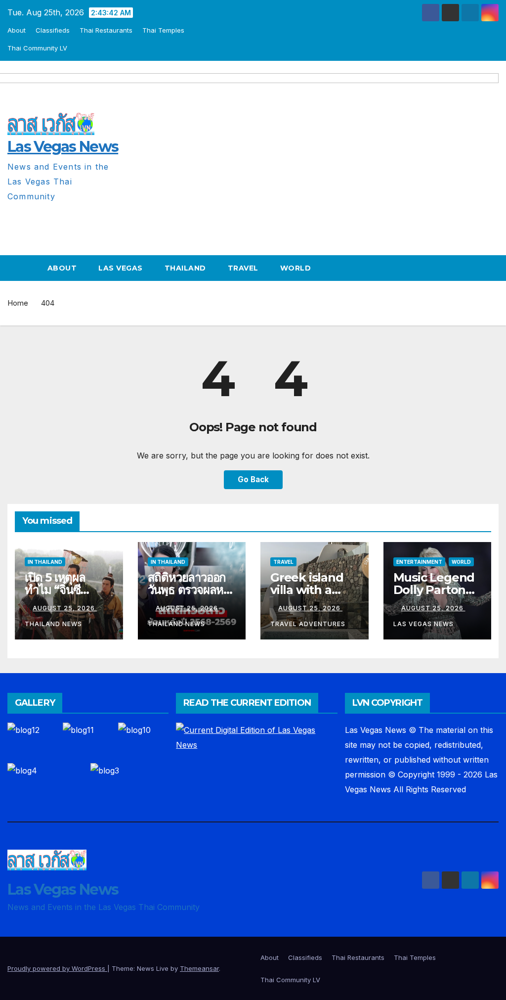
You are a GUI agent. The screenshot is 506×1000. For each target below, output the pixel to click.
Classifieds (53, 30)
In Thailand (45, 562)
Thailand (185, 268)
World (295, 268)
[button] (492, 268)
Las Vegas (120, 268)
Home (17, 303)
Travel (243, 268)
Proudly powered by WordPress (57, 968)
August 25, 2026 (65, 608)
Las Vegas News (62, 889)
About (16, 30)
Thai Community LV (37, 48)
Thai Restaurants (106, 30)
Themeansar (199, 968)
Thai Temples (163, 30)
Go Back (253, 479)
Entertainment (419, 562)
